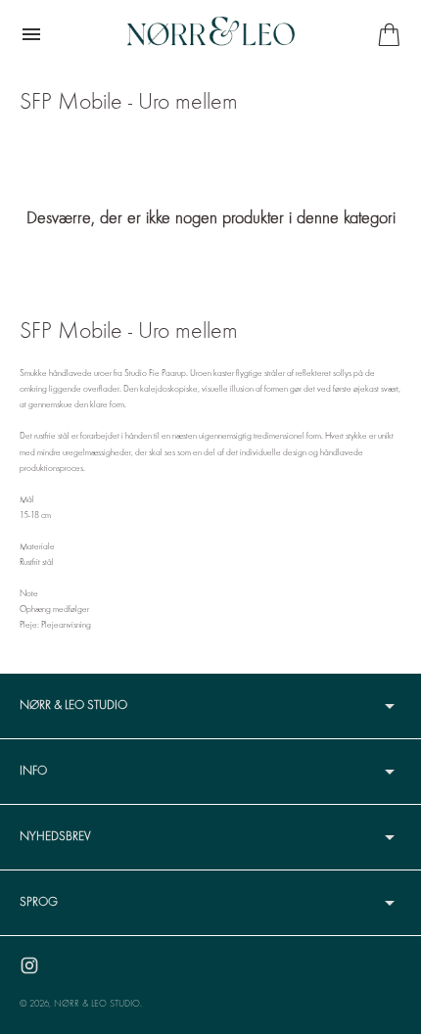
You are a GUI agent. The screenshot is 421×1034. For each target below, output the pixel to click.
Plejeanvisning (66, 625)
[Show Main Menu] (31, 34)
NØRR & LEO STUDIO (97, 1004)
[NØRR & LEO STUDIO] (210, 34)
